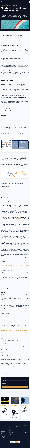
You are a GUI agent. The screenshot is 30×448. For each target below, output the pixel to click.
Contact (25, 430)
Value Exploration (20, 218)
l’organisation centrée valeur (15, 34)
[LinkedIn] (28, 442)
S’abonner (15, 386)
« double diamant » (25, 163)
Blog (16, 427)
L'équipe (25, 428)
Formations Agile (11, 432)
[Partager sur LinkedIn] (5, 374)
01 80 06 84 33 (27, 432)
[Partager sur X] (7, 374)
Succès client (18, 426)
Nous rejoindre (26, 429)
